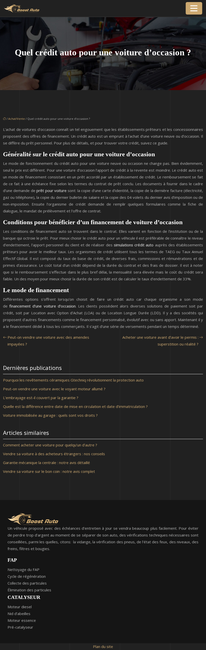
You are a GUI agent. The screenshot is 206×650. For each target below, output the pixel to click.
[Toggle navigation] (194, 8)
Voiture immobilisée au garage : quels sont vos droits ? (50, 415)
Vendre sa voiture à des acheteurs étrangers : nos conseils (54, 453)
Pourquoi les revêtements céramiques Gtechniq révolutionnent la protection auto (73, 380)
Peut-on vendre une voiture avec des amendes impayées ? (48, 341)
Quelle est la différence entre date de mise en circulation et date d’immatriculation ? (75, 406)
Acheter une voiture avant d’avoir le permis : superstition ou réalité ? (160, 341)
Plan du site (103, 646)
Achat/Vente (16, 119)
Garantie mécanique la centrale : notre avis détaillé (46, 462)
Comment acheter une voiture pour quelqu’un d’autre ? (50, 444)
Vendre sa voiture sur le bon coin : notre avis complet (49, 471)
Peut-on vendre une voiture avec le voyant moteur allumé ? (54, 388)
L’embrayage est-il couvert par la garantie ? (40, 397)
